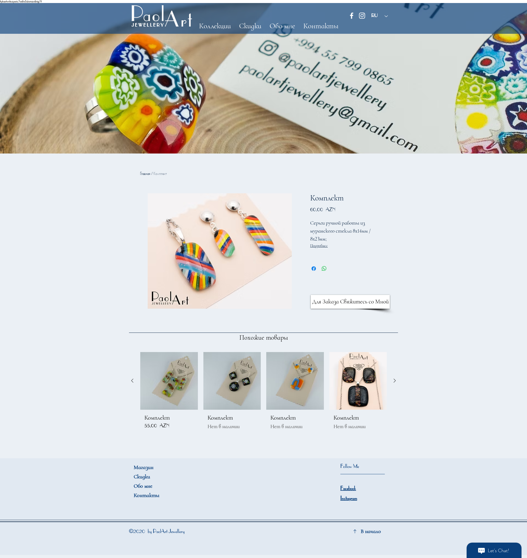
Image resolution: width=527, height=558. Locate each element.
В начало (371, 531)
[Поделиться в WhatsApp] (324, 268)
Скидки (142, 476)
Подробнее (319, 245)
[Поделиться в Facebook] (313, 268)
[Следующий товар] (394, 380)
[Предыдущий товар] (132, 380)
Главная (145, 173)
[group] (263, 393)
